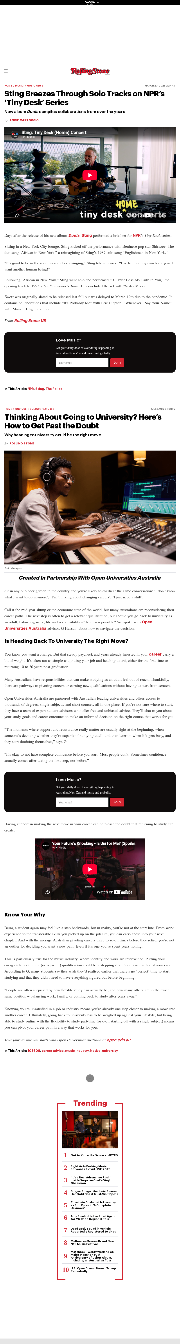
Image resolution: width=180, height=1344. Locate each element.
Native (95, 1050)
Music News (35, 86)
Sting (87, 235)
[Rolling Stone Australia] (90, 73)
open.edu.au (118, 1040)
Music (19, 86)
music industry (77, 1050)
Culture (21, 409)
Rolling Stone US (30, 321)
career (155, 654)
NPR (137, 235)
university (110, 1050)
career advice (53, 1050)
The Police (54, 388)
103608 (34, 1050)
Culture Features (42, 409)
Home (8, 86)
